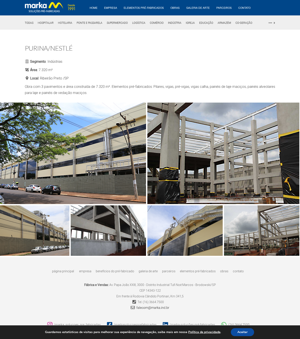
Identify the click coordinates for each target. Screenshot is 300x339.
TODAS (29, 22)
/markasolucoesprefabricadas (135, 324)
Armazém (224, 22)
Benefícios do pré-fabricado (115, 271)
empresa (110, 7)
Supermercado (117, 22)
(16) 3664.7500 (153, 302)
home (94, 7)
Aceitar (242, 332)
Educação (206, 22)
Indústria (174, 22)
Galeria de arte (198, 7)
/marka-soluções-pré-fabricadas (192, 324)
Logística (138, 22)
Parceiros (224, 7)
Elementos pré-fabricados (144, 7)
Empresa (85, 271)
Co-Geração (243, 22)
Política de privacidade (204, 332)
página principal (63, 271)
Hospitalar (46, 22)
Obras (175, 7)
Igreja (190, 22)
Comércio (157, 22)
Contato (244, 7)
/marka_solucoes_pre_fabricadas (77, 324)
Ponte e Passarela (89, 22)
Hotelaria (65, 22)
